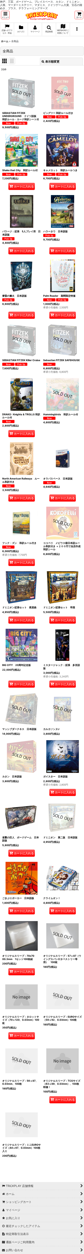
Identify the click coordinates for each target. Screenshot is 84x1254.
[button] (5, 15)
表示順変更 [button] (52, 61)
